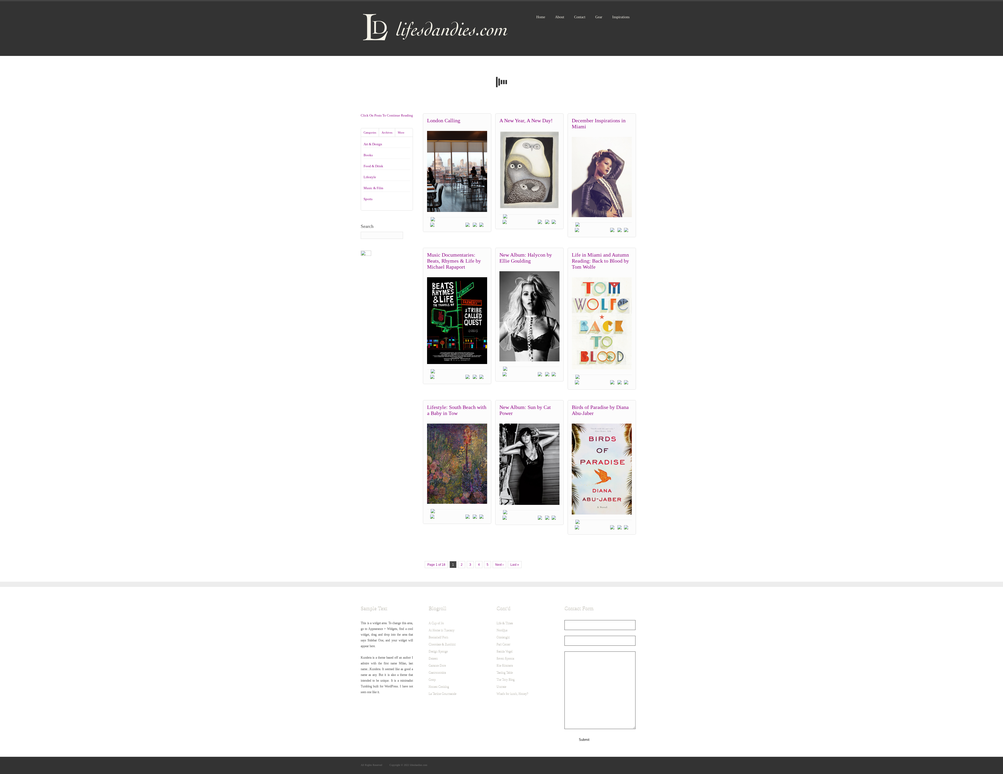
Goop (432, 679)
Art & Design (373, 144)
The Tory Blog (506, 679)
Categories (370, 132)
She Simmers (505, 665)
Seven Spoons (505, 658)
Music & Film (373, 188)
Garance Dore (437, 665)
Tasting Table (505, 672)
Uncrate (501, 686)
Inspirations (620, 17)
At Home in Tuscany (441, 630)
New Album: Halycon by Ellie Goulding (525, 258)
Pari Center (503, 644)
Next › (499, 565)
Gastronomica (437, 672)
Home (540, 17)
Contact (579, 17)
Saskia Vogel (504, 651)
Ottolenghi (503, 637)
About (559, 17)
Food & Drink (373, 166)
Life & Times (505, 623)
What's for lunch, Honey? (512, 693)
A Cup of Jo (436, 623)
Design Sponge (438, 651)
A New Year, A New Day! (526, 120)
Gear (598, 17)
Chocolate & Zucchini (442, 644)
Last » (514, 565)
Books (368, 155)
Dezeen (433, 658)
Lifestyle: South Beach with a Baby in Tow (456, 410)
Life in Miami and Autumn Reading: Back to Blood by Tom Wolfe (600, 261)
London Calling (443, 120)
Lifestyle (370, 177)
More (401, 132)
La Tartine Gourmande (442, 693)
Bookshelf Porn (438, 637)
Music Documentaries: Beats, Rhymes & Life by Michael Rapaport (454, 261)
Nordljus (502, 630)
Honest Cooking (439, 686)
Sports (368, 199)
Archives (387, 132)
